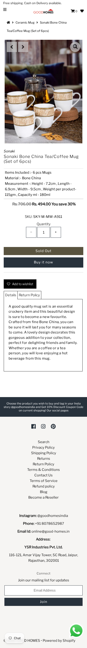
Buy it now (43, 262)
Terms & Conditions (43, 470)
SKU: (28, 217)
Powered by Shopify (59, 641)
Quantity (44, 224)
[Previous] (12, 47)
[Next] (23, 47)
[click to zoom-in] (75, 47)
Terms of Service (44, 481)
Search (43, 442)
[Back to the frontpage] (9, 22)
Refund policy (43, 486)
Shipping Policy (43, 453)
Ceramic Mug (25, 22)
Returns (43, 459)
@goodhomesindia (52, 516)
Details (10, 295)
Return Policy (29, 295)
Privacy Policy (43, 447)
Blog (43, 492)
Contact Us (43, 475)
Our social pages (57, 410)
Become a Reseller (43, 497)
